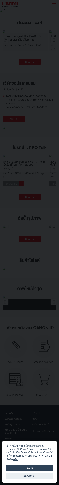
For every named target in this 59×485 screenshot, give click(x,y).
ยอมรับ (29, 468)
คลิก (15, 459)
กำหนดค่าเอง (29, 476)
